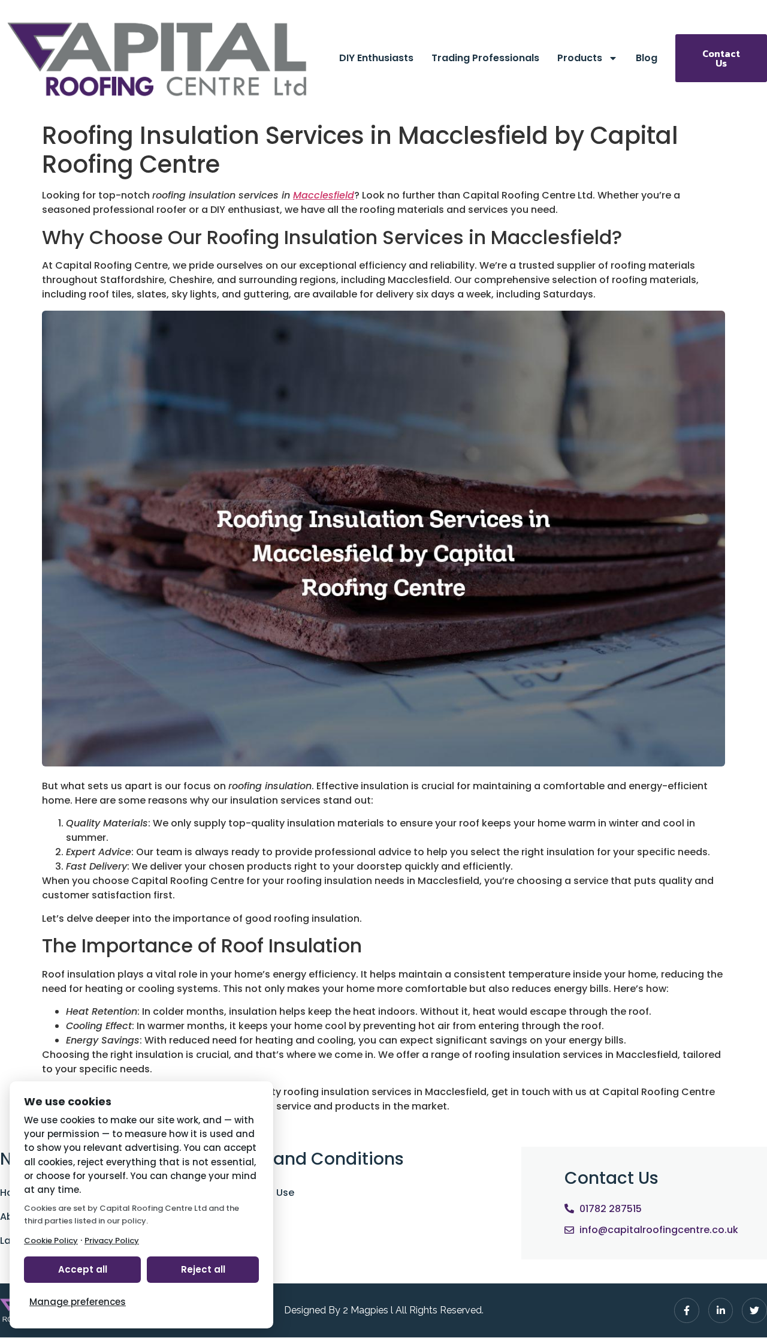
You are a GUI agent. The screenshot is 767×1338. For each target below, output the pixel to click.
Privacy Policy (111, 1240)
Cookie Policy (51, 1240)
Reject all (203, 1269)
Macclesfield (323, 195)
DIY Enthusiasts (376, 58)
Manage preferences (77, 1301)
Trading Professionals (485, 58)
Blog (646, 58)
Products (579, 58)
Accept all (82, 1269)
